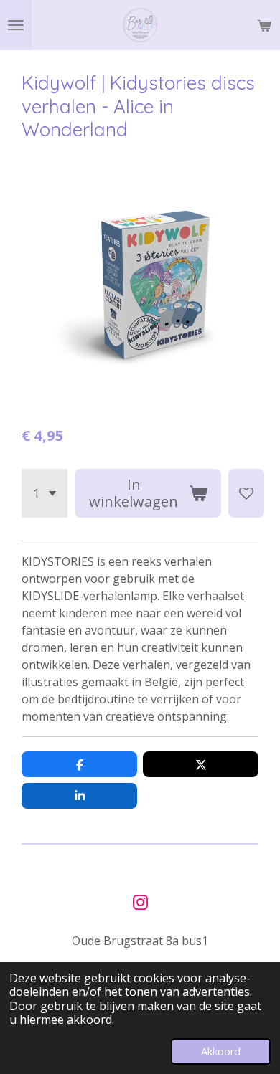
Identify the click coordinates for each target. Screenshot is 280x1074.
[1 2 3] (44, 493)
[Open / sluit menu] (16, 25)
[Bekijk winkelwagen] (264, 25)
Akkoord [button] (221, 1051)
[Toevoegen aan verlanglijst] (246, 493)
